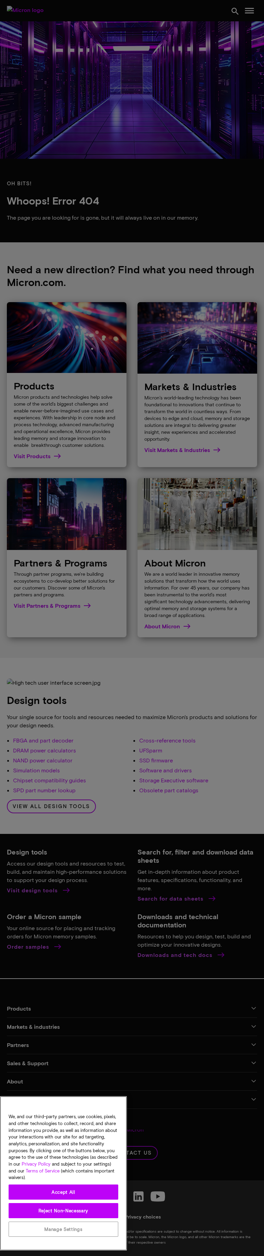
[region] (63, 1173)
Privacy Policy (36, 1164)
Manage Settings (63, 1229)
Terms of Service (42, 1171)
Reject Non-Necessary (63, 1210)
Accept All (63, 1192)
